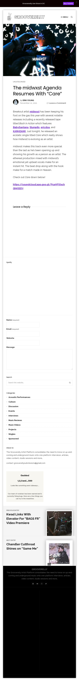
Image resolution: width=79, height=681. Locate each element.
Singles (12, 434)
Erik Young (28, 100)
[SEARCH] (71, 17)
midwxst (35, 111)
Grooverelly (39, 569)
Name (12, 320)
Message (10, 347)
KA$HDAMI (19, 131)
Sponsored (14, 439)
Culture (12, 402)
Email (12, 329)
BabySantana (20, 127)
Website (10, 338)
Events (12, 411)
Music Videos (14, 425)
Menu (65, 17)
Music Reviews (15, 420)
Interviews (13, 416)
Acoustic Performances (19, 397)
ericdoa (45, 127)
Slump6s (35, 127)
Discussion (13, 406)
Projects (12, 429)
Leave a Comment (57, 103)
